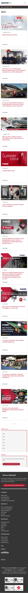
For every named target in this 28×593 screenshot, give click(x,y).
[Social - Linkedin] (4, 563)
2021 (4, 445)
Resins (2, 529)
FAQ (2, 545)
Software (3, 514)
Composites (4, 523)
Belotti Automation (5, 515)
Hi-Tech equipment (5, 510)
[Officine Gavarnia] (5, 553)
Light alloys (4, 525)
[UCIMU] (18, 587)
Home (2, 7)
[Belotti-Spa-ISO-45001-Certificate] (9, 587)
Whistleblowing (4, 542)
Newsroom (6, 7)
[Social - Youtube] (1, 563)
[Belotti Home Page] (6, 2)
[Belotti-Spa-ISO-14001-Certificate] (18, 580)
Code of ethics (4, 540)
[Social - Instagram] (7, 563)
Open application (5, 498)
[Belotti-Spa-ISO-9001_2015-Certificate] (9, 580)
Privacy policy (4, 537)
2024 (4, 436)
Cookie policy (4, 539)
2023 (4, 439)
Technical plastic (5, 530)
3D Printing (4, 512)
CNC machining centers (6, 507)
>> (15, 423)
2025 (4, 433)
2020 (4, 448)
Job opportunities (5, 497)
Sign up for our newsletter (11, 464)
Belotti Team (4, 495)
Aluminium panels (5, 522)
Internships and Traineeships (7, 500)
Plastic (2, 527)
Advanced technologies (6, 508)
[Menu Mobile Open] (19, 2)
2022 (4, 442)
